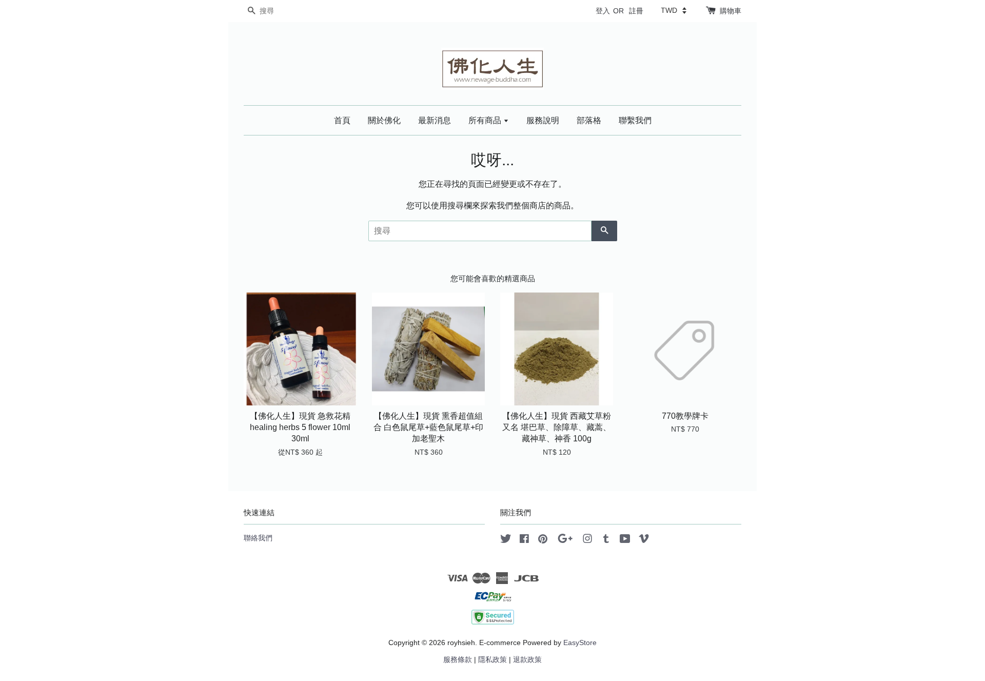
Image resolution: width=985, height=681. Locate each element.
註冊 (636, 11)
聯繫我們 (635, 120)
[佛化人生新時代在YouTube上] (625, 540)
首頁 (342, 120)
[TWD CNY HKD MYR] (674, 10)
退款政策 (527, 660)
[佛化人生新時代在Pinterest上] (542, 540)
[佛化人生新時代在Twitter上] (505, 540)
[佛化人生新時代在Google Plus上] (565, 540)
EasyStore (580, 643)
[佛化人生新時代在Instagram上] (587, 540)
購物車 (730, 11)
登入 (603, 11)
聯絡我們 (258, 538)
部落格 (589, 120)
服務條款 (457, 660)
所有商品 (485, 120)
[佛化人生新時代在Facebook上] (524, 540)
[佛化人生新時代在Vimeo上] (643, 540)
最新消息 (434, 120)
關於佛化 (384, 120)
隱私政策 (492, 660)
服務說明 (542, 120)
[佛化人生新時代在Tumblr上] (606, 540)
